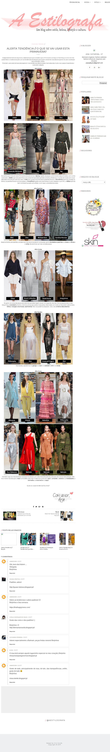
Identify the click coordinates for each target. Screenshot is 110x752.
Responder (12, 573)
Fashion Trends (38, 44)
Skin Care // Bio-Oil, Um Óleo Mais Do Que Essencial (97, 109)
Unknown (13, 561)
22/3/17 (19, 665)
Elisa (11, 650)
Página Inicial (75, 2)
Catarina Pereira (16, 637)
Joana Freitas (14, 579)
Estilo (96, 2)
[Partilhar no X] (36, 506)
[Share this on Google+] (39, 506)
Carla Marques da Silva (18, 617)
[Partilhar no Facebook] (33, 506)
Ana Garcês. (58, 743)
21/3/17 (19, 561)
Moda (86, 2)
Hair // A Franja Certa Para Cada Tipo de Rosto (96, 100)
